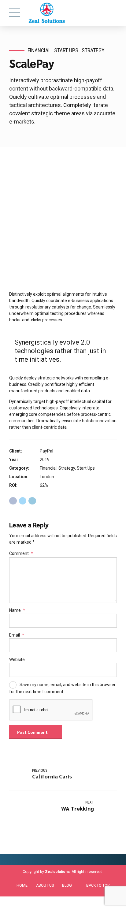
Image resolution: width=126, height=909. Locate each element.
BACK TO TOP (97, 885)
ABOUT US (45, 885)
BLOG (67, 885)
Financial (39, 50)
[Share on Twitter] (23, 501)
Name (17, 610)
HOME (22, 885)
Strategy (93, 50)
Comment (21, 553)
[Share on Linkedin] (32, 501)
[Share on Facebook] (13, 501)
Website (17, 659)
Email (16, 635)
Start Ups (66, 50)
